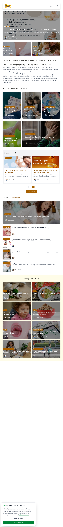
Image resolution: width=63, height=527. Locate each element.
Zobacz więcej (31, 191)
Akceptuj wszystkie (18, 522)
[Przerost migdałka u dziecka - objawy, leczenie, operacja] (17, 330)
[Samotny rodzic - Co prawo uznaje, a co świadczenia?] (12, 134)
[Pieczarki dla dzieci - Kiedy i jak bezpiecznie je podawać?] (17, 291)
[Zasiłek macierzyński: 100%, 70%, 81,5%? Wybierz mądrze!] (46, 330)
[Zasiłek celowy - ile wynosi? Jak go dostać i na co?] (12, 105)
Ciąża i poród (7, 46)
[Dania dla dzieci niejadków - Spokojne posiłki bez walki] (46, 291)
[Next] (33, 187)
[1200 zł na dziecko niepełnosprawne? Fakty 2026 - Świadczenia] (31, 105)
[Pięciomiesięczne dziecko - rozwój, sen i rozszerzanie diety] (31, 25)
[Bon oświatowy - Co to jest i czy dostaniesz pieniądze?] (51, 105)
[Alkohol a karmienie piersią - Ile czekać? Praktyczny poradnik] (31, 212)
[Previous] (30, 187)
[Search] (54, 6)
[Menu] (50, 5)
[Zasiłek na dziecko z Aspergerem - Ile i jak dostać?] (41, 134)
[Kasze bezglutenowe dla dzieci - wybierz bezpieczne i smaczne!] (46, 311)
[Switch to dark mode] (57, 6)
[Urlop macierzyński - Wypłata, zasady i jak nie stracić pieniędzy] (17, 349)
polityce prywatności (24, 515)
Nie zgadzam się (18, 518)
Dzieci (34, 46)
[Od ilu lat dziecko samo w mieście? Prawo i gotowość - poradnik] (46, 349)
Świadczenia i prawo (9, 107)
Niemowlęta (7, 26)
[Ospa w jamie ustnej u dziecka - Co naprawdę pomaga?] (17, 311)
